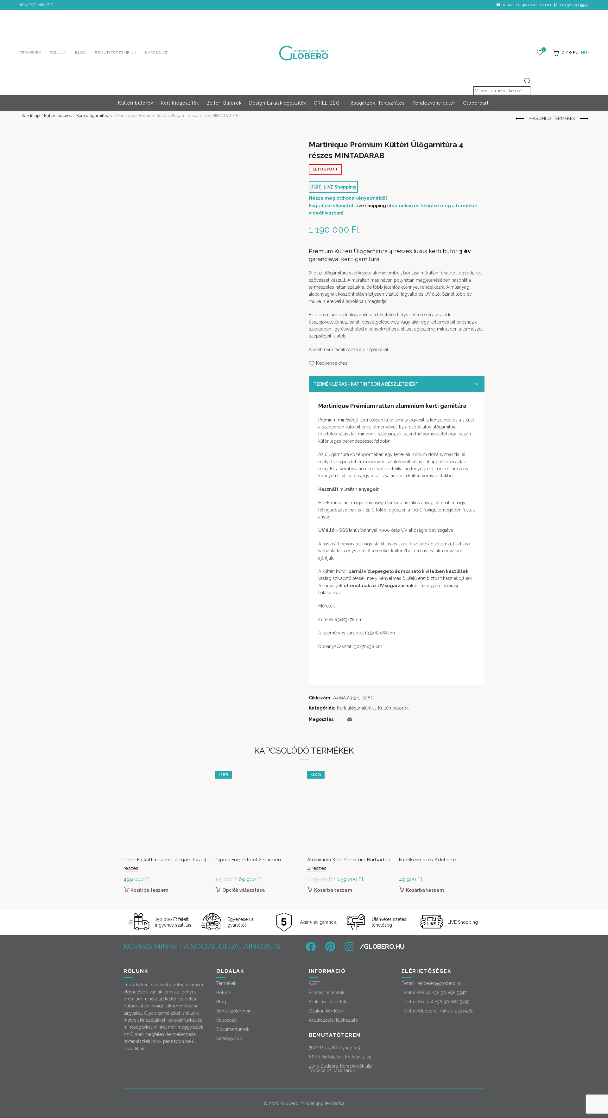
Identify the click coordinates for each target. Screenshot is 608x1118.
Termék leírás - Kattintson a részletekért (366, 384)
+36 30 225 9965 (456, 1010)
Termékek (30, 52)
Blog (80, 52)
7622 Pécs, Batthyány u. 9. (335, 1047)
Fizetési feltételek (326, 992)
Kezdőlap (31, 115)
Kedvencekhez (332, 363)
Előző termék (520, 118)
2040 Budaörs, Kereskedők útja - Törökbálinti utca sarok (342, 1068)
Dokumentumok (232, 1029)
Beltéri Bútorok (224, 103)
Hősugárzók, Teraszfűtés (376, 103)
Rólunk (58, 52)
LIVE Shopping (339, 187)
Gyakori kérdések (327, 1010)
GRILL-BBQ (327, 103)
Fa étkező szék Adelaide (427, 860)
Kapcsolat (156, 52)
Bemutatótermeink (115, 52)
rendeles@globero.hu (526, 5)
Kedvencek (543, 49)
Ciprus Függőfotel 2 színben (248, 860)
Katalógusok (229, 1038)
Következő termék (583, 118)
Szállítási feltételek (327, 1001)
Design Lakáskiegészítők (277, 103)
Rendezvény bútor (433, 103)
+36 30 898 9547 (573, 5)
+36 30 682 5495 (452, 1001)
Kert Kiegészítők (180, 103)
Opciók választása (243, 890)
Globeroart (476, 103)
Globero (289, 1103)
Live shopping (370, 205)
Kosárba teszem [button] (149, 890)
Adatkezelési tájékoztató (333, 1020)
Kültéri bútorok (135, 103)
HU (584, 52)
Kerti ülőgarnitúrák (94, 115)
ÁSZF (314, 983)
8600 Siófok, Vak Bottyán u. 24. (340, 1056)
